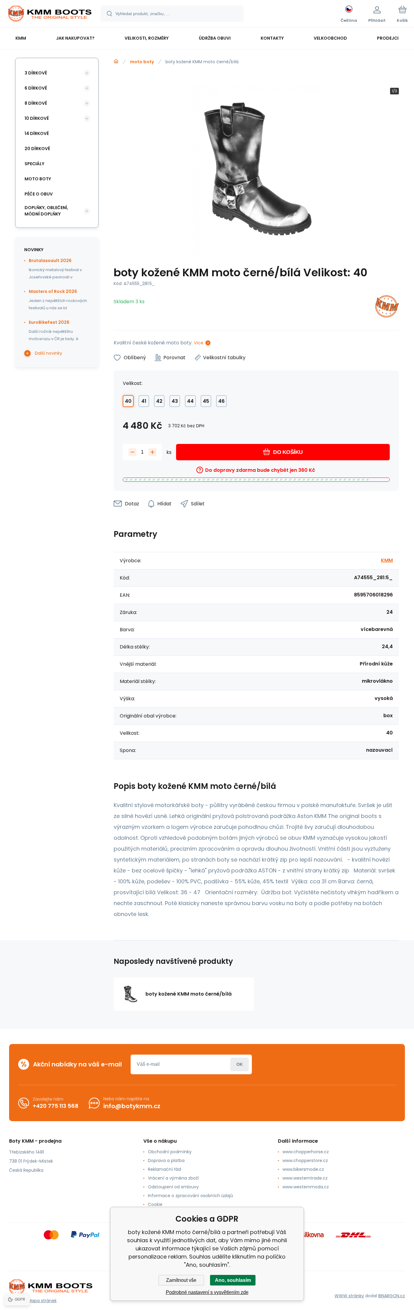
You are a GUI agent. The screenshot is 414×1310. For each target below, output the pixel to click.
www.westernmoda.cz (305, 1187)
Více (198, 343)
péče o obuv (39, 194)
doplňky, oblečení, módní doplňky (46, 211)
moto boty (142, 62)
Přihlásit (239, 1064)
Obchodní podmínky (170, 1152)
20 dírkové (37, 149)
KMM (387, 560)
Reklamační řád (164, 1169)
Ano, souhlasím (233, 1280)
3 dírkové (36, 73)
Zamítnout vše (181, 1280)
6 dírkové (36, 88)
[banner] (50, 14)
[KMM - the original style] (116, 61)
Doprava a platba (166, 1160)
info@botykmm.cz (131, 1106)
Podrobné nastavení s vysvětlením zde (207, 1292)
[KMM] (387, 307)
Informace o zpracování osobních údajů (190, 1196)
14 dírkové (37, 133)
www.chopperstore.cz (305, 1160)
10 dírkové (37, 118)
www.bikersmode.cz (303, 1169)
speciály (34, 164)
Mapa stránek (42, 1301)
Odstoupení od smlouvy (173, 1187)
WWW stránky (349, 1296)
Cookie (155, 1204)
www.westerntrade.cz (305, 1178)
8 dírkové (36, 103)
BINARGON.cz (391, 1296)
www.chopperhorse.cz (305, 1152)
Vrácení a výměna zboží (173, 1178)
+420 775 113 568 (55, 1106)
